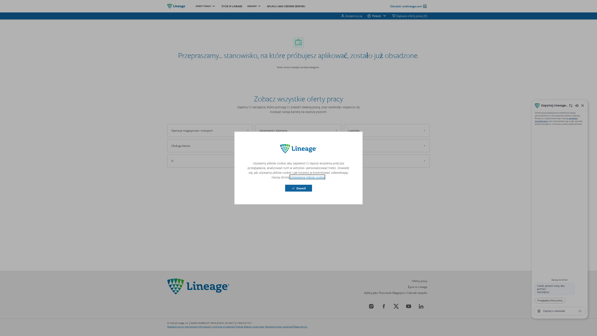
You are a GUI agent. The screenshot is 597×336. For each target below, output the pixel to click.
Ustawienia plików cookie (307, 177)
